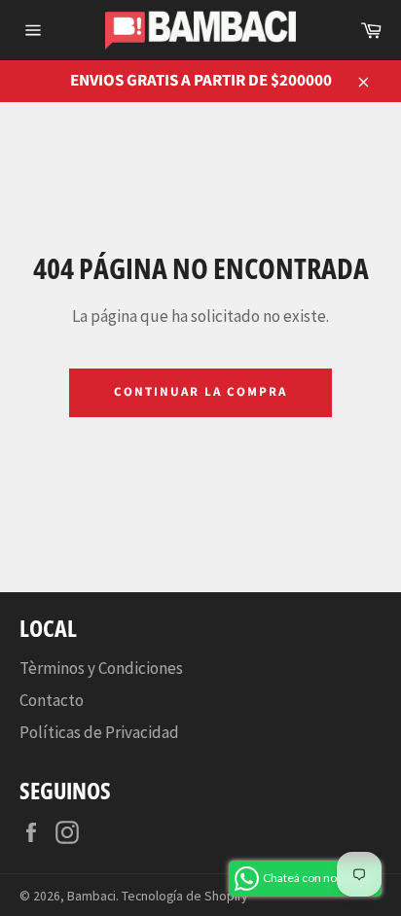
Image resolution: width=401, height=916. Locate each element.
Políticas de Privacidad (99, 732)
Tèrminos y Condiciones (101, 668)
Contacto (51, 700)
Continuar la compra (200, 392)
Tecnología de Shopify (184, 896)
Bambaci (91, 896)
